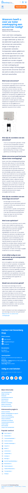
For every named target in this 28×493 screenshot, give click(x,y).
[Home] (7, 2)
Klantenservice (4, 399)
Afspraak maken (20, 7)
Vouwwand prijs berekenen (7, 422)
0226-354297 (7, 339)
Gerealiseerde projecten (7, 397)
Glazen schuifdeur (5, 411)
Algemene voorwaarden (7, 486)
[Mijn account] (23, 2)
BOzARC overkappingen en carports (9, 413)
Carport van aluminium (6, 415)
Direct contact (4, 401)
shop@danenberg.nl (9, 342)
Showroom (3, 395)
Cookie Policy (18, 486)
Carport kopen (4, 423)
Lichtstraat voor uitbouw (7, 420)
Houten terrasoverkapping (7, 417)
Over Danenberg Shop (6, 392)
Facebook (6, 344)
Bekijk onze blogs (5, 394)
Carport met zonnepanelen (7, 427)
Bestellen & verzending (6, 402)
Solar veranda (4, 425)
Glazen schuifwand (5, 418)
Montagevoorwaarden (6, 406)
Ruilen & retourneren (6, 404)
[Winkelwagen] (26, 2)
